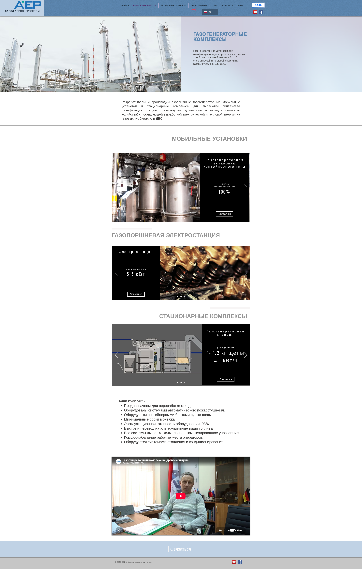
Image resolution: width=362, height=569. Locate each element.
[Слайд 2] (181, 218)
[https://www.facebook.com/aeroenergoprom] (261, 12)
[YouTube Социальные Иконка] (255, 12)
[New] (193, 9)
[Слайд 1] (177, 218)
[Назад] (116, 187)
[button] (173, 5)
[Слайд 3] (184, 218)
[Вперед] (245, 187)
